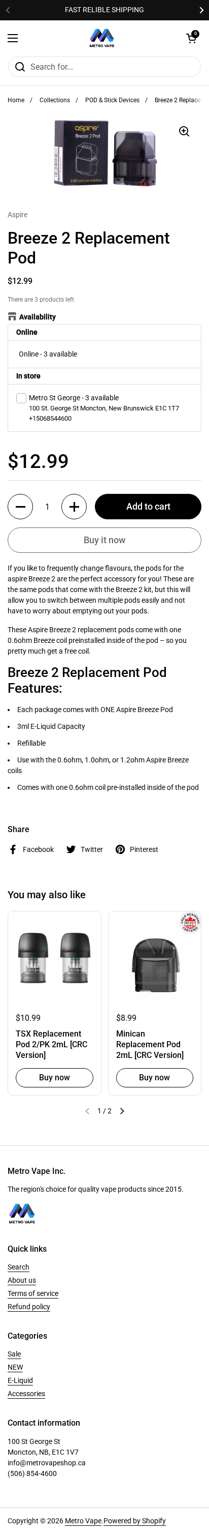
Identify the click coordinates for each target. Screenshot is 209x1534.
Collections (55, 100)
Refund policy (29, 1307)
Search (18, 1267)
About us (22, 1280)
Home (16, 100)
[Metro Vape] (102, 38)
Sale (14, 1354)
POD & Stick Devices (112, 100)
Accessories (26, 1394)
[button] (20, 506)
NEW (15, 1367)
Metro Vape (83, 1521)
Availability (37, 317)
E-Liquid (20, 1380)
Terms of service (33, 1293)
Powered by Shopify (134, 1521)
